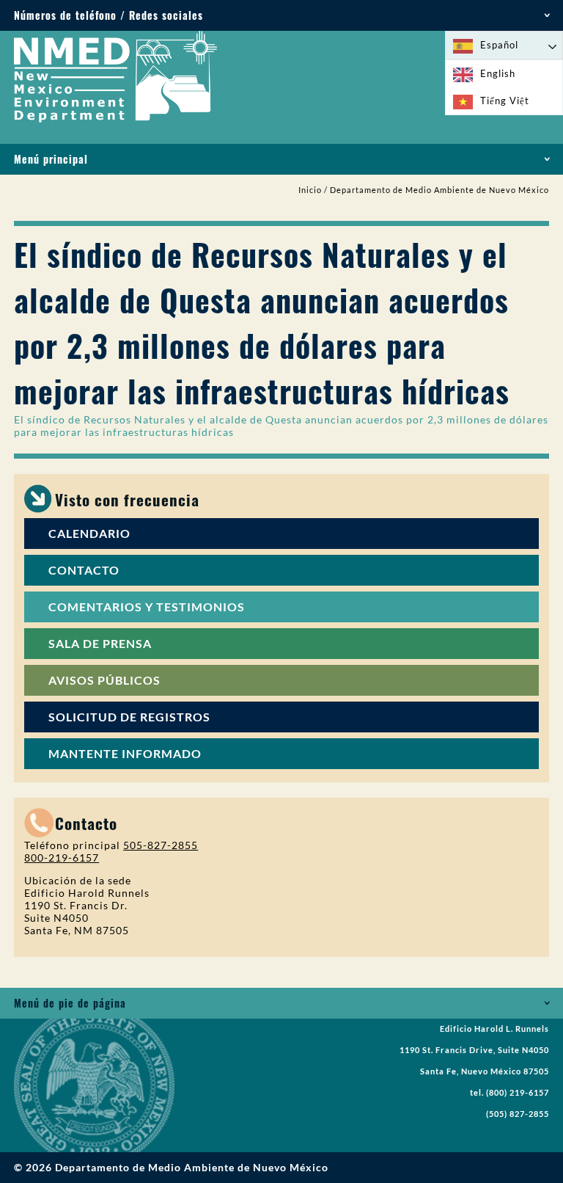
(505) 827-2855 (517, 1114)
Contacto (83, 570)
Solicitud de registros (129, 717)
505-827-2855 (160, 845)
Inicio (310, 190)
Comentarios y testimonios (146, 607)
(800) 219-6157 (517, 1092)
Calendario (89, 533)
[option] (504, 73)
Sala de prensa (100, 643)
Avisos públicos (104, 680)
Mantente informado (125, 753)
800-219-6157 (61, 857)
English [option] (497, 73)
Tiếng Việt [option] (504, 100)
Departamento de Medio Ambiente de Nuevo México (439, 190)
